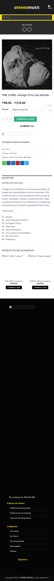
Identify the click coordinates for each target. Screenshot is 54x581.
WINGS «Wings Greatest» (40, 281)
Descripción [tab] (8, 178)
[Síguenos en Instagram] (25, 565)
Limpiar (49, 105)
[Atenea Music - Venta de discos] (27, 7)
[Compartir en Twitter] (13, 163)
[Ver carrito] (50, 7)
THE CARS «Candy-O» (14, 281)
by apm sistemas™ (41, 578)
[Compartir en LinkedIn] (22, 163)
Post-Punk (18, 157)
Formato (5, 109)
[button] (3, 7)
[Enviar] (49, 17)
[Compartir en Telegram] (27, 163)
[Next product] (24, 29)
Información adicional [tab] (12, 183)
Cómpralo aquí (25, 119)
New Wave (27, 157)
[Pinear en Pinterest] (18, 163)
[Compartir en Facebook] (9, 163)
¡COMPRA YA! (27, 126)
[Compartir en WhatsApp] (4, 163)
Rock (12, 157)
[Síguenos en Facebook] (20, 565)
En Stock (27, 25)
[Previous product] (29, 29)
